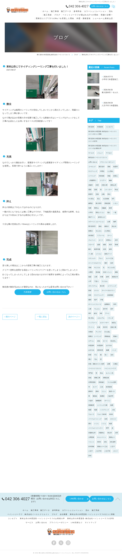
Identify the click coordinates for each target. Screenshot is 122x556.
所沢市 (105, 327)
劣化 (98, 341)
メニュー (100, 153)
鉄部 (110, 208)
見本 (89, 295)
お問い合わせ (92, 162)
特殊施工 (101, 382)
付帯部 (90, 332)
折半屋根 (91, 446)
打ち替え (107, 332)
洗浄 (111, 263)
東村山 (96, 208)
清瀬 (89, 267)
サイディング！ (99, 295)
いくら (96, 423)
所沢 (110, 244)
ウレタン (97, 309)
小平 (89, 281)
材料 (110, 249)
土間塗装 (91, 437)
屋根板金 (107, 336)
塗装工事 (113, 327)
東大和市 (99, 203)
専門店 (90, 373)
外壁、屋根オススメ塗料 (96, 364)
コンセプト (109, 127)
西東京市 (115, 277)
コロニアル (100, 318)
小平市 (90, 212)
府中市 (105, 309)
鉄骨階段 (110, 295)
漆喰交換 (106, 378)
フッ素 (90, 254)
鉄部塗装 (109, 387)
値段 (104, 244)
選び (89, 359)
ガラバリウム (92, 286)
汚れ (95, 359)
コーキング (92, 166)
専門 (107, 428)
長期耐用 (91, 405)
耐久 (89, 249)
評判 (89, 456)
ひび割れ (107, 231)
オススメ (113, 419)
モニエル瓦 (111, 267)
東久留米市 (92, 226)
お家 (108, 221)
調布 (97, 391)
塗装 (95, 189)
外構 (101, 277)
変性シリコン (100, 212)
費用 (89, 300)
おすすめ (109, 345)
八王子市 (99, 451)
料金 (116, 189)
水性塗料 (113, 442)
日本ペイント (107, 272)
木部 (104, 249)
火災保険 (106, 199)
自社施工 (91, 235)
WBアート (91, 217)
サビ (95, 355)
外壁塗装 (100, 127)
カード (101, 240)
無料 (114, 221)
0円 (113, 199)
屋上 (98, 199)
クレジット (92, 240)
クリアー (103, 180)
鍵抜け (106, 226)
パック (114, 350)
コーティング (111, 286)
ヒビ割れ (110, 171)
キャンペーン (101, 437)
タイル (96, 290)
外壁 (97, 185)
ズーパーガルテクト (108, 290)
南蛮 (89, 277)
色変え (114, 323)
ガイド (115, 451)
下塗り (96, 281)
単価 (108, 176)
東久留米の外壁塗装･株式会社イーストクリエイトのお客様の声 (102, 147)
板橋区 (102, 396)
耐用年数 (97, 249)
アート (107, 313)
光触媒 (104, 208)
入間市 (90, 272)
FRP (89, 313)
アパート (91, 327)
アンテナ (99, 332)
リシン (104, 391)
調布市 (90, 391)
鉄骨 (89, 355)
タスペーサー (104, 323)
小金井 (90, 400)
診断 (108, 364)
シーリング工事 (102, 405)
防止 (101, 373)
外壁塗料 (91, 345)
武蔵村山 (101, 433)
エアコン (91, 341)
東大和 (102, 286)
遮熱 (89, 189)
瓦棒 (89, 208)
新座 (89, 290)
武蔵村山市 (92, 433)
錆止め (114, 226)
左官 (116, 240)
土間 (116, 433)
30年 (115, 304)
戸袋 (101, 300)
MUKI (111, 414)
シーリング (92, 176)
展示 (89, 423)
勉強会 (95, 396)
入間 (95, 277)
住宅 (105, 419)
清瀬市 (90, 185)
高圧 (105, 263)
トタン (115, 203)
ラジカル (104, 281)
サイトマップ (90, 522)
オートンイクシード (95, 304)
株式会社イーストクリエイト (97, 157)
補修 (110, 180)
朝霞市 (115, 166)
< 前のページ (9, 317)
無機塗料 (99, 400)
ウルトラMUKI (102, 414)
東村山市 (113, 185)
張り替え (91, 318)
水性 (105, 442)
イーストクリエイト (95, 368)
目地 (89, 378)
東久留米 (91, 127)
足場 (98, 327)
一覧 (114, 212)
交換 (97, 194)
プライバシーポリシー (107, 162)
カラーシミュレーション (96, 221)
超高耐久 (107, 304)
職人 (108, 212)
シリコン (99, 254)
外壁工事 (104, 185)
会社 (112, 355)
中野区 (102, 171)
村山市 (109, 433)
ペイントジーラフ (110, 368)
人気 (113, 410)
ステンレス (92, 258)
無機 (107, 350)
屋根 (108, 166)
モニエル (97, 267)
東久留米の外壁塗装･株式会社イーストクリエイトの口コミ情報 (102, 133)
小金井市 (110, 396)
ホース (105, 341)
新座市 (90, 194)
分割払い (109, 240)
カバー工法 (109, 258)
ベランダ (110, 318)
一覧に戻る (42, 317)
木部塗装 (101, 176)
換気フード (108, 254)
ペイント (91, 442)
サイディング (92, 171)
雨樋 (116, 244)
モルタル (99, 231)
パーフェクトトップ (95, 419)
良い (106, 355)
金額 (98, 244)
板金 (100, 226)
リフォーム (100, 235)
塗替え (115, 176)
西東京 (90, 231)
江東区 (115, 364)
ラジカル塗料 (111, 382)
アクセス (109, 153)
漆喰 (116, 272)
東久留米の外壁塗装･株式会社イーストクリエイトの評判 (102, 140)
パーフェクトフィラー (95, 428)
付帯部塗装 (92, 382)
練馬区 (90, 203)
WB (101, 313)
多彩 (95, 313)
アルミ (101, 258)
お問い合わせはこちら (99, 6)
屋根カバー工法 (102, 446)
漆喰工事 (97, 378)
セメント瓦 (109, 373)
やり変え (91, 199)
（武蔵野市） (92, 180)
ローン (109, 235)
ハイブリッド (104, 410)
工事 (89, 309)
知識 (110, 423)
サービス (91, 153)
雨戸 (95, 300)
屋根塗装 (107, 203)
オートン (107, 400)
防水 (109, 194)
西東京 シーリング (95, 336)
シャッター (108, 189)
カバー (95, 387)
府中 (111, 309)
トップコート (92, 323)
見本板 (98, 272)
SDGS (99, 442)
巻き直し (113, 341)
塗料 (107, 277)
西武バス (112, 391)
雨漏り (115, 336)
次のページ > (73, 317)
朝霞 (111, 405)
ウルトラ (91, 414)
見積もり (112, 437)
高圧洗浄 (101, 166)
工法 (101, 387)
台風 (103, 194)
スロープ (91, 244)
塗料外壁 (100, 350)
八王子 (112, 446)
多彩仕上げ (101, 217)
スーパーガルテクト (95, 263)
